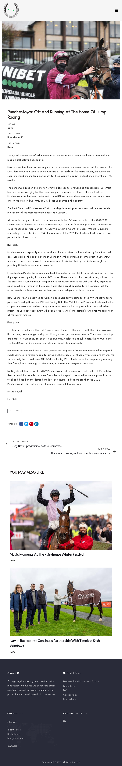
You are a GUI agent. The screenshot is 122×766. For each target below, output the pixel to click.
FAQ (65, 690)
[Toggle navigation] (99, 10)
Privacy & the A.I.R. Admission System (81, 681)
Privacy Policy (69, 686)
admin (10, 127)
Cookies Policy (70, 694)
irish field (14, 411)
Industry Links (69, 699)
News (10, 146)
